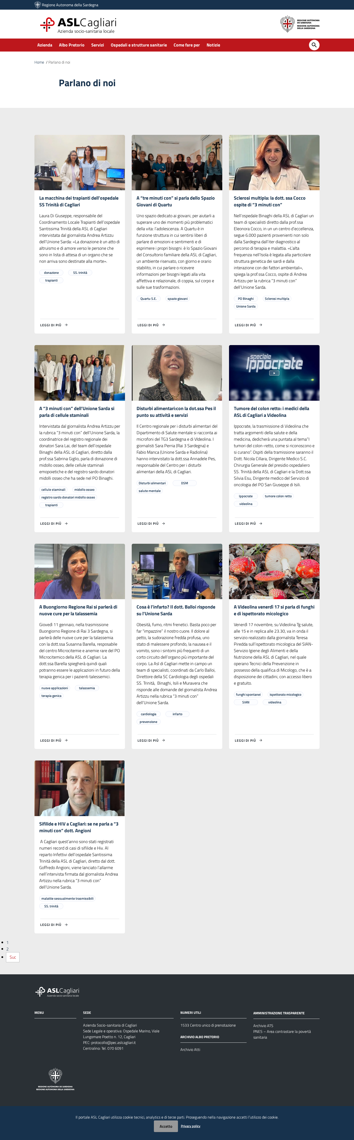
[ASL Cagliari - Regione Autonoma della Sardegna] (59, 991)
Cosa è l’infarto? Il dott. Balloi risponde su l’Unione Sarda (176, 610)
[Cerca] (314, 45)
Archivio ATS (263, 1026)
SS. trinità (80, 272)
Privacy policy (190, 1125)
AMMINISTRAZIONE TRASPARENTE (279, 1013)
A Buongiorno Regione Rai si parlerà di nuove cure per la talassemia (78, 610)
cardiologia (148, 713)
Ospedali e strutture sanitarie (139, 45)
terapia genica (51, 695)
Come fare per (187, 45)
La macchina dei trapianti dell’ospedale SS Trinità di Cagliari (78, 201)
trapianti (51, 280)
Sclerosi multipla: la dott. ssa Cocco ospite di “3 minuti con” (270, 201)
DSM (184, 482)
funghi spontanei (248, 694)
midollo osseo (84, 489)
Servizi (97, 45)
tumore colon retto (278, 495)
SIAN (245, 702)
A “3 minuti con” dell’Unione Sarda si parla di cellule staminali (76, 412)
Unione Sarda (246, 306)
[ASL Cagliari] (37, 5)
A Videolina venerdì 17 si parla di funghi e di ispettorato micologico (274, 610)
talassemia (87, 687)
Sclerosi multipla (277, 298)
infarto (177, 713)
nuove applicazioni (54, 687)
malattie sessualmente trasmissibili (67, 898)
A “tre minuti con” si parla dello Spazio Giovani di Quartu (176, 201)
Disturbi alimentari (152, 482)
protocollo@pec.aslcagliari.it (113, 1042)
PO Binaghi (246, 298)
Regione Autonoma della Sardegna (70, 5)
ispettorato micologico (285, 694)
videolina (245, 503)
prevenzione (148, 721)
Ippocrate (246, 495)
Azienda (44, 45)
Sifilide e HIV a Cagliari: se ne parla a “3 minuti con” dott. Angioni (78, 827)
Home (39, 62)
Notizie (213, 45)
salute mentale (150, 490)
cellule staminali (53, 489)
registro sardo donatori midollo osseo (68, 497)
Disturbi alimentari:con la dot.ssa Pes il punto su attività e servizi (176, 412)
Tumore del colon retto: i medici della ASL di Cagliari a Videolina (271, 412)
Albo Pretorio (72, 45)
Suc (13, 957)
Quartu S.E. (148, 298)
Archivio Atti (190, 1049)
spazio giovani (178, 298)
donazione (51, 272)
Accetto (166, 1126)
